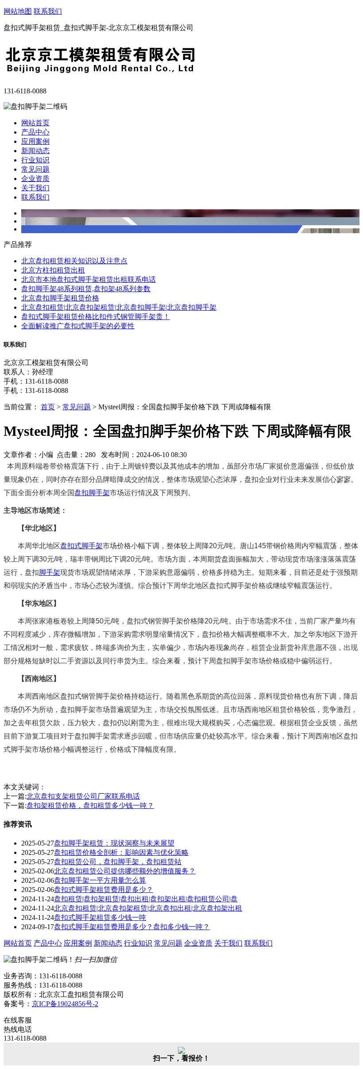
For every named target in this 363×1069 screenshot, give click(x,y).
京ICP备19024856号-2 (65, 1003)
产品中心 (35, 132)
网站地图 (18, 11)
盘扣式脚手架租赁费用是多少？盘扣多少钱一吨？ (132, 927)
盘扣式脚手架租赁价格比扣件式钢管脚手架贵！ (95, 316)
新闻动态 (35, 150)
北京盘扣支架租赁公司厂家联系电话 (83, 796)
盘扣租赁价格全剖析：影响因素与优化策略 (121, 852)
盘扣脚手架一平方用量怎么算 (100, 880)
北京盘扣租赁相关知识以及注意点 (74, 261)
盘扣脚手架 (92, 492)
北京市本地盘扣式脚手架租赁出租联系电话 (88, 279)
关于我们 (35, 188)
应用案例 (35, 141)
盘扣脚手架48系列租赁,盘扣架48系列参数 (86, 288)
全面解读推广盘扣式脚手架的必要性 (78, 326)
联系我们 (48, 11)
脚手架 (49, 572)
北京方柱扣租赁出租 (53, 270)
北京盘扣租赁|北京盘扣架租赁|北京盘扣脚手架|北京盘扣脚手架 (118, 307)
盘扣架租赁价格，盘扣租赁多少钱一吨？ (90, 805)
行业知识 (35, 160)
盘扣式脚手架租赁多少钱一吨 (100, 917)
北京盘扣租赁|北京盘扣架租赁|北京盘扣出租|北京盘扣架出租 (148, 908)
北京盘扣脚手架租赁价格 (60, 298)
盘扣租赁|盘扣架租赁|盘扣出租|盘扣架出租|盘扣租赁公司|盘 (146, 899)
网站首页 (35, 123)
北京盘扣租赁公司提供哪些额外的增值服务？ (125, 871)
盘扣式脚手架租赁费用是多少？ (103, 889)
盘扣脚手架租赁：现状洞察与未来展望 (114, 843)
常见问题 (35, 169)
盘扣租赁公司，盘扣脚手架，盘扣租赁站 (118, 861)
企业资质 (35, 178)
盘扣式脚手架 (81, 546)
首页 (48, 407)
